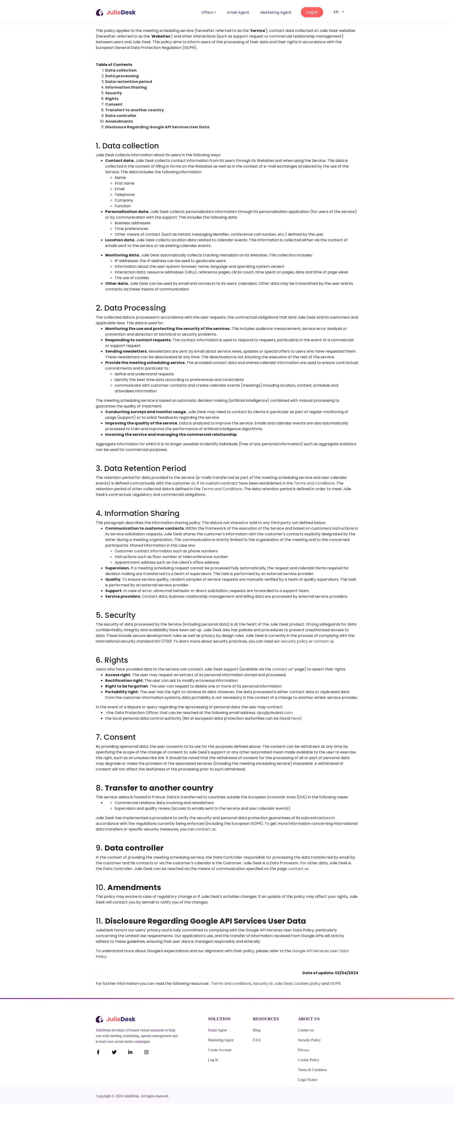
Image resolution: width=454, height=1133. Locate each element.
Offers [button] (207, 12)
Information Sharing (126, 87)
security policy (294, 641)
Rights (111, 98)
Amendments (119, 121)
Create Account (219, 1050)
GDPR (335, 983)
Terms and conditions (231, 983)
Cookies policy (307, 983)
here (295, 718)
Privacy (303, 1050)
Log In (213, 1060)
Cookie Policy (308, 1060)
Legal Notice (307, 1080)
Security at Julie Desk (272, 983)
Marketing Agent (276, 12)
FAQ (257, 1040)
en (336, 12)
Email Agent (238, 12)
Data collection (121, 70)
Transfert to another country (134, 110)
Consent (113, 104)
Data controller (120, 115)
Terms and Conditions (314, 483)
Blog (256, 1030)
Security (113, 93)
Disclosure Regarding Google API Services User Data (157, 127)
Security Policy (309, 1040)
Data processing (122, 76)
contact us (324, 641)
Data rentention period (128, 81)
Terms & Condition (312, 1070)
